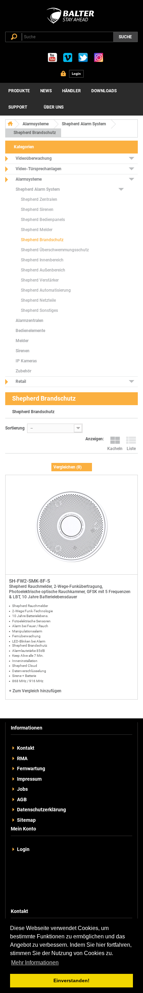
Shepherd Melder (36, 229)
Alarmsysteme (36, 123)
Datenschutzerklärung (41, 809)
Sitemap (26, 820)
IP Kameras (26, 360)
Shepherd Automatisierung (46, 290)
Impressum (29, 779)
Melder (22, 340)
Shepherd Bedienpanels (43, 219)
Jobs (22, 789)
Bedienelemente (30, 330)
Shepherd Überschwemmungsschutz (55, 249)
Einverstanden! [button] (71, 980)
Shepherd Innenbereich (42, 260)
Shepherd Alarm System (84, 123)
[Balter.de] (71, 23)
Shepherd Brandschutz (42, 239)
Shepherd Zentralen (39, 199)
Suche (125, 36)
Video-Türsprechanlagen (38, 168)
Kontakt (25, 748)
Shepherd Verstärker (40, 280)
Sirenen (23, 350)
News (46, 90)
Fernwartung (31, 768)
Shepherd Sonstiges (39, 310)
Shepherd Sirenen (37, 209)
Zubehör (23, 371)
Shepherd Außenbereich (43, 270)
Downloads (104, 90)
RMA (22, 758)
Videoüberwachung (34, 158)
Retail (21, 381)
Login (23, 849)
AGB (22, 799)
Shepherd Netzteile (38, 300)
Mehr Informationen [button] (35, 963)
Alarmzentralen (29, 320)
